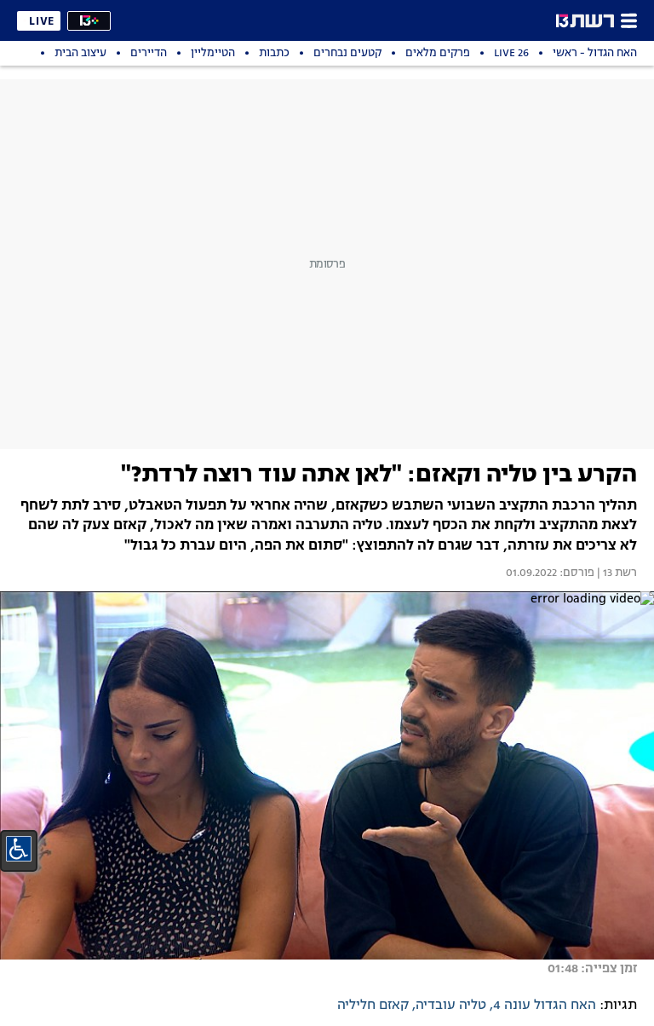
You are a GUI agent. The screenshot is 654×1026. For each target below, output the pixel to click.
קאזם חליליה (373, 1005)
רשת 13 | (615, 573)
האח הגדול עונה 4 (544, 1005)
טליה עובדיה (451, 1005)
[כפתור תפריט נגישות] (19, 849)
